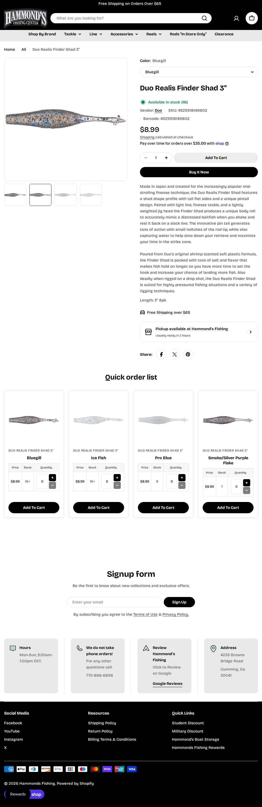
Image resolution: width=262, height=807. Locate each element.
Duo (158, 110)
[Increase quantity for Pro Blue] (181, 477)
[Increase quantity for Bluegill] (52, 477)
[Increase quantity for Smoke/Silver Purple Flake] (246, 482)
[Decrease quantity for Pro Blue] (181, 485)
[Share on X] (175, 354)
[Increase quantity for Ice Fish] (117, 477)
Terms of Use (145, 614)
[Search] (204, 18)
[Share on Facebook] (161, 354)
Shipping (147, 137)
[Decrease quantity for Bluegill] (52, 485)
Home (9, 49)
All (23, 49)
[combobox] (131, 18)
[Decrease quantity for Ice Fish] (117, 485)
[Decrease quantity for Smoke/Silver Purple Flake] (246, 490)
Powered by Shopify (75, 783)
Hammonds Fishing (37, 783)
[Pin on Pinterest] (188, 354)
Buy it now (199, 172)
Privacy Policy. (175, 614)
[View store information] (250, 332)
